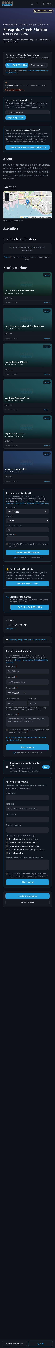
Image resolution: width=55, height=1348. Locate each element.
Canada (23, 24)
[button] (27, 202)
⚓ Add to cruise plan (27, 896)
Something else (16, 853)
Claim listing (27, 882)
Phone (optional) (13, 825)
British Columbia (11, 34)
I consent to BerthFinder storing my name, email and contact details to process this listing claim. (28, 875)
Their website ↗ (38, 65)
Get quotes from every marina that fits (27, 147)
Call (42, 1344)
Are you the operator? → (15, 90)
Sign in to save (27, 902)
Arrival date (11, 507)
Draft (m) (32, 699)
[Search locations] (37, 3)
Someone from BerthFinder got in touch (26, 849)
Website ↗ (10, 628)
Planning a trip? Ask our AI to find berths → (27, 639)
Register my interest (16, 118)
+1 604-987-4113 (18, 65)
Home (5, 24)
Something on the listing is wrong (23, 839)
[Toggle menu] (31, 3)
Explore (14, 24)
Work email (11, 814)
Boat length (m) (12, 699)
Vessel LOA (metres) (14, 526)
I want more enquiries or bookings (24, 846)
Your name (11, 666)
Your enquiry (12, 714)
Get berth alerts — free (27, 583)
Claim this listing (27, 40)
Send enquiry (27, 747)
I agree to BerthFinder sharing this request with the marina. (29, 545)
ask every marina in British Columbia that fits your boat (27, 503)
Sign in (7, 257)
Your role (10, 804)
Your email (10, 535)
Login (48, 4)
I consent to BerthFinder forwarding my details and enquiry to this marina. (29, 731)
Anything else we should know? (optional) (24, 857)
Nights (9, 516)
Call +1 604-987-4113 (31, 607)
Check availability (14, 1344)
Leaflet (25, 217)
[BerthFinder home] (8, 3)
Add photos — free (44, 11)
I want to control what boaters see (24, 842)
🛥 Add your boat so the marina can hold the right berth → (26, 738)
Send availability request (27, 552)
